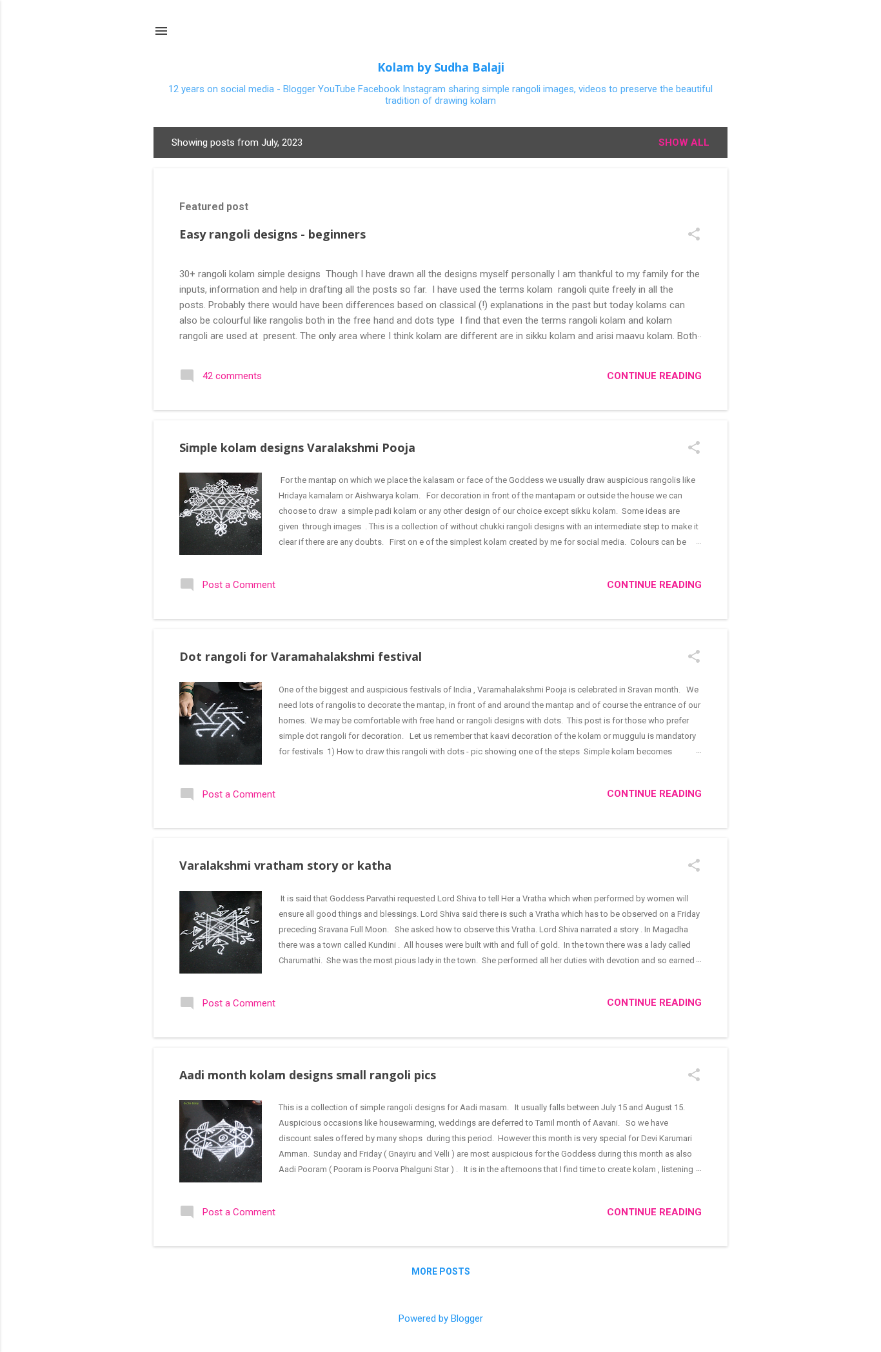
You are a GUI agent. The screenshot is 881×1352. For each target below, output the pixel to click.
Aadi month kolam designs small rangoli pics (307, 1075)
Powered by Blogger (441, 1318)
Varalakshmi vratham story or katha (285, 865)
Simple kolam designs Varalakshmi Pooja (297, 447)
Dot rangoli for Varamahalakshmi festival (300, 656)
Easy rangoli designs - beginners (272, 234)
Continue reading (654, 376)
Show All (683, 142)
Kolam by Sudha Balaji (440, 67)
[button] (694, 235)
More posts (440, 1271)
